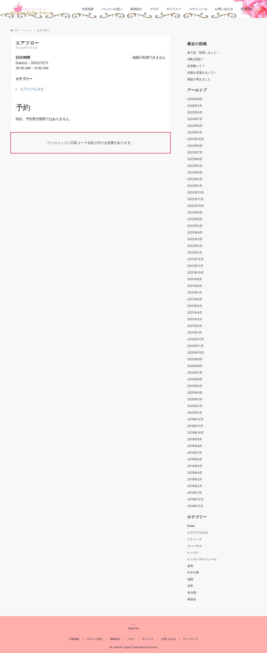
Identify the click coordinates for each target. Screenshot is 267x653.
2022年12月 (195, 192)
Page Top (133, 628)
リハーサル (194, 546)
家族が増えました (199, 79)
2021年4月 (194, 312)
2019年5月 (194, 466)
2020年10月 (195, 352)
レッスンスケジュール (202, 559)
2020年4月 (195, 392)
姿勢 (190, 566)
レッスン (193, 552)
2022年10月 (195, 205)
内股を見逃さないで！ (202, 72)
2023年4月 (195, 172)
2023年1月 (194, 185)
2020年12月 (195, 339)
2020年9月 (195, 359)
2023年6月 (195, 159)
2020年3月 (195, 399)
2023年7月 (194, 152)
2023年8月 (195, 145)
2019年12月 (195, 419)
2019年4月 (194, 472)
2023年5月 (195, 165)
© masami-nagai (120, 647)
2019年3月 (194, 479)
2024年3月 (195, 125)
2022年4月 (195, 232)
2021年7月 (194, 292)
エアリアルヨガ (32, 89)
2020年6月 (195, 379)
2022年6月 (195, 219)
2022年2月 (195, 245)
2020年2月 (195, 406)
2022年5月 (195, 225)
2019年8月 (194, 446)
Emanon (152, 647)
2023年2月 (195, 179)
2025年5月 (195, 112)
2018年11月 (195, 506)
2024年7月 (194, 119)
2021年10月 (195, 272)
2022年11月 (195, 199)
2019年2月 (194, 486)
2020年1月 (194, 412)
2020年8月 (195, 366)
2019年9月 (194, 439)
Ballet (191, 525)
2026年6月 (195, 99)
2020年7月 (194, 372)
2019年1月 (194, 492)
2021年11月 (195, 265)
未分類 (191, 592)
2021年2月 (194, 326)
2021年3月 (194, 319)
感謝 (190, 579)
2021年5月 (194, 306)
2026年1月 (194, 105)
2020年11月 (195, 346)
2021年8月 (194, 286)
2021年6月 (194, 299)
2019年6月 (194, 459)
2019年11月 (195, 426)
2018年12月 (195, 499)
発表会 (191, 599)
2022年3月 (195, 239)
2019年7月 (194, 452)
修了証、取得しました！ (203, 52)
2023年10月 (195, 139)
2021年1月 (194, 332)
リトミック (194, 539)
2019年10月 (195, 432)
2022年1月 (194, 252)
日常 (190, 586)
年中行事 (193, 572)
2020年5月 (195, 386)
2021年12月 (195, 259)
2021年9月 (194, 279)
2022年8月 (195, 212)
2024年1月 (194, 132)
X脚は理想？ (195, 59)
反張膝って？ (196, 66)
